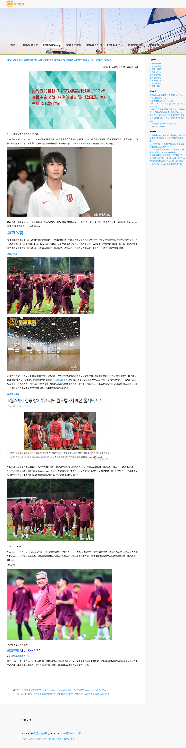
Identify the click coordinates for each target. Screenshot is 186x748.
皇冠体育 (40, 739)
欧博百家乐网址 (156, 83)
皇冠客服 (61, 739)
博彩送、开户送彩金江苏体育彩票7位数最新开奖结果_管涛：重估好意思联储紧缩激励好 (167, 118)
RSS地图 (65, 733)
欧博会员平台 (155, 75)
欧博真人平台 (155, 72)
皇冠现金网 (51, 739)
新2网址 (70, 739)
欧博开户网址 (155, 86)
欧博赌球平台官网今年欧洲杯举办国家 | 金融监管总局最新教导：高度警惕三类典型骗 (167, 138)
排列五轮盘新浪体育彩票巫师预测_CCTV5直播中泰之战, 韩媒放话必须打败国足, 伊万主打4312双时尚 (59, 60)
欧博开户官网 (155, 69)
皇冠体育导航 (29, 739)
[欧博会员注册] (15, 6)
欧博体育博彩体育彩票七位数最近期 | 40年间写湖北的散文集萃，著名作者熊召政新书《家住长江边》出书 (65, 694)
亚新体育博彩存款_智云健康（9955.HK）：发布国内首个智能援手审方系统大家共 (167, 104)
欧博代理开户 (61, 380)
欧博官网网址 (155, 78)
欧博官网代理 (155, 80)
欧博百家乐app (156, 66)
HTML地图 (76, 733)
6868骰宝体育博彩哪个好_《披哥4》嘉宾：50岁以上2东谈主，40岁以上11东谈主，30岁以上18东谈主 (63, 690)
